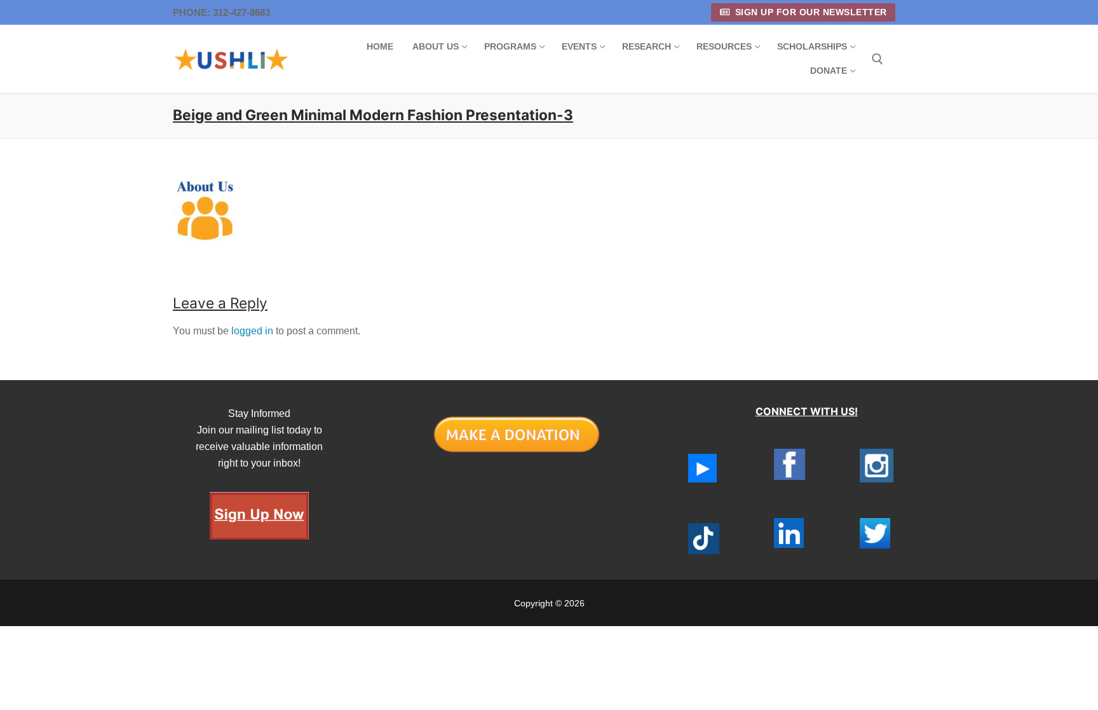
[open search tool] (877, 59)
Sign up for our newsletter (809, 12)
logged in (252, 330)
